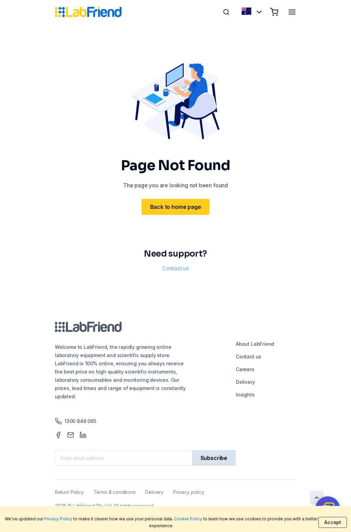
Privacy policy (188, 492)
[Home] (88, 12)
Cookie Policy (188, 518)
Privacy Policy (58, 518)
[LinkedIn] (83, 435)
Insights (245, 395)
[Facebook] (58, 435)
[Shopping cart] (274, 12)
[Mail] (70, 435)
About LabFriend (255, 344)
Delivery (245, 382)
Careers (245, 369)
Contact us (175, 268)
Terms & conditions (115, 492)
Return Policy (69, 492)
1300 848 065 (80, 421)
